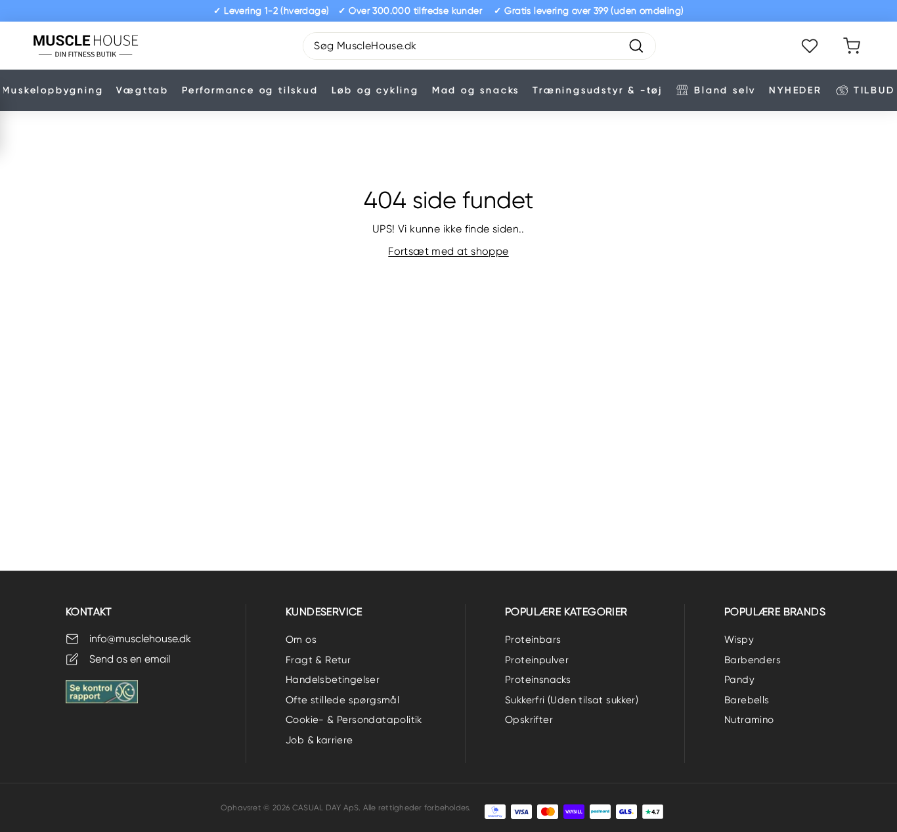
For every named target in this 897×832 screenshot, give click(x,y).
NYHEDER (795, 90)
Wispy (739, 640)
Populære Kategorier (566, 611)
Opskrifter (529, 720)
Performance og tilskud (250, 90)
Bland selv (725, 90)
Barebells (747, 700)
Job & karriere (319, 740)
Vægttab (142, 90)
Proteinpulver (537, 660)
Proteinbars (533, 640)
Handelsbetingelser (333, 680)
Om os (301, 640)
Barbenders (752, 660)
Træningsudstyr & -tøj (598, 90)
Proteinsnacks (538, 680)
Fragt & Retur (318, 660)
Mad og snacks (475, 90)
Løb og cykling (375, 90)
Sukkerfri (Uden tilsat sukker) (571, 700)
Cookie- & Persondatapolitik (354, 720)
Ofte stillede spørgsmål (342, 700)
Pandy (739, 680)
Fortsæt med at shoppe (448, 251)
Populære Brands (774, 611)
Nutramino (749, 720)
